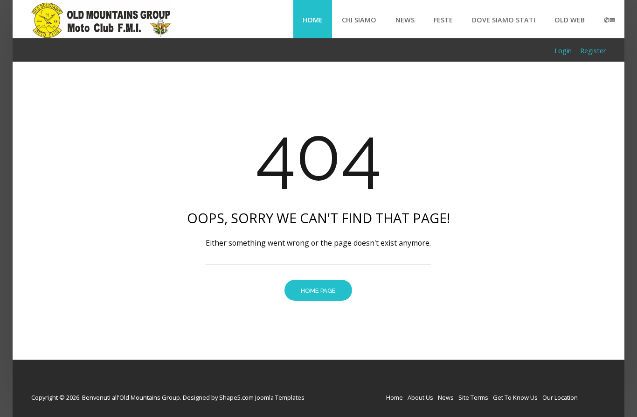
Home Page (318, 290)
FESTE (443, 19)
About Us (420, 397)
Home (394, 397)
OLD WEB (569, 19)
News (446, 397)
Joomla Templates (280, 397)
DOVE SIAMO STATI (503, 19)
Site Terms (473, 397)
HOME (313, 19)
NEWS (405, 19)
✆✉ (609, 19)
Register (593, 50)
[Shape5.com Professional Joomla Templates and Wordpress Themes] (51, 383)
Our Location (560, 397)
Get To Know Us (515, 397)
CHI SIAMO (359, 19)
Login (563, 50)
